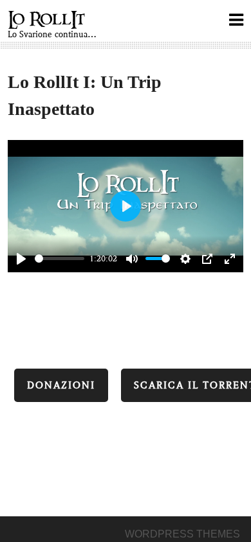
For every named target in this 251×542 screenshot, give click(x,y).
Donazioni (61, 385)
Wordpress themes (182, 534)
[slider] (59, 258)
